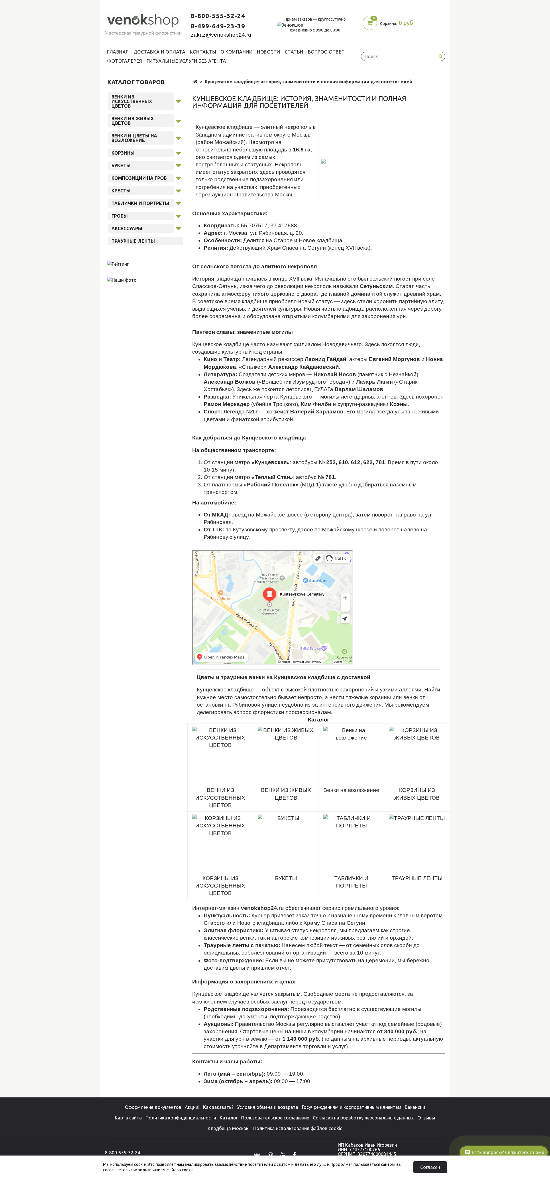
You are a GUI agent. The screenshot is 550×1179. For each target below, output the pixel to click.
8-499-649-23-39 (218, 25)
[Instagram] (270, 1155)
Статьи (294, 51)
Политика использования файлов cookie (297, 1128)
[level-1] (178, 100)
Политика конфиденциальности (181, 1117)
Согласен (430, 1167)
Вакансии (415, 1107)
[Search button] (440, 56)
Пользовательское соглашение (275, 1117)
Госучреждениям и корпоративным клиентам (351, 1107)
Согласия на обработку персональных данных (363, 1117)
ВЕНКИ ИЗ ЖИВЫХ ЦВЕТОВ (132, 121)
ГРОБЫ (119, 215)
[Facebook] (294, 1155)
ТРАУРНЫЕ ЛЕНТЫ (133, 241)
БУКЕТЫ (121, 165)
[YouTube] (282, 1155)
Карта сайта (128, 1117)
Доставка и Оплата (159, 51)
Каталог (229, 1117)
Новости (268, 51)
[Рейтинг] (118, 263)
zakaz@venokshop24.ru (221, 35)
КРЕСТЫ (121, 190)
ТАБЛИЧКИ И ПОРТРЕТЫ (140, 203)
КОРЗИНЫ (123, 152)
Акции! (192, 1107)
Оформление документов (153, 1107)
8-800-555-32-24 (218, 15)
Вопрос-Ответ (326, 51)
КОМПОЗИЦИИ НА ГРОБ (139, 178)
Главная (118, 51)
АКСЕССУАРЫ (126, 228)
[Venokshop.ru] (143, 23)
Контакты (203, 51)
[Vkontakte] (257, 1155)
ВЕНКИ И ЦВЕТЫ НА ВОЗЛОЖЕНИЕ (134, 138)
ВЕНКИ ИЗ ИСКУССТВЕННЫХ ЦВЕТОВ (131, 101)
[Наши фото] (122, 279)
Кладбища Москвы (229, 1128)
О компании (236, 51)
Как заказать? (218, 1107)
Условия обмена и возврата (267, 1107)
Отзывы (426, 1117)
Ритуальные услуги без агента (186, 61)
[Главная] (195, 81)
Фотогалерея (124, 61)
